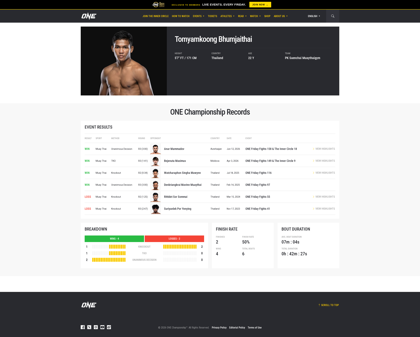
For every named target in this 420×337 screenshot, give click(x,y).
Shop (267, 16)
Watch (254, 16)
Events (197, 16)
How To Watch (180, 16)
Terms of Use (255, 327)
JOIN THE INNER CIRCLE (156, 16)
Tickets (212, 16)
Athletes (226, 16)
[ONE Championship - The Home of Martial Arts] (88, 16)
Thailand (217, 58)
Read (241, 16)
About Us (279, 16)
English (312, 16)
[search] (332, 16)
